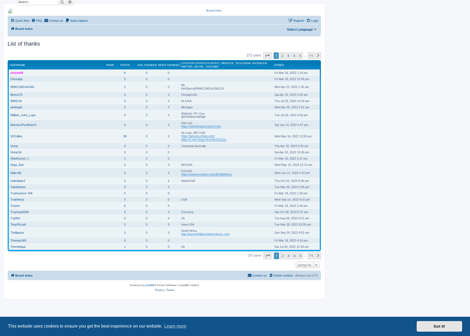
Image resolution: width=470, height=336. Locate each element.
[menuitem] (36, 20)
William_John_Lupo (23, 115)
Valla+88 (15, 173)
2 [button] (282, 55)
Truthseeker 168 (21, 193)
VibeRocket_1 (19, 158)
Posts (125, 65)
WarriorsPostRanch (23, 124)
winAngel (16, 107)
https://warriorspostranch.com (201, 126)
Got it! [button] (439, 326)
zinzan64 (16, 72)
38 (124, 136)
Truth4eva (17, 199)
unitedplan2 (17, 180)
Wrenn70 (16, 94)
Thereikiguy (18, 246)
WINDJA (16, 101)
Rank (110, 65)
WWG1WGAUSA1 (22, 86)
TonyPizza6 (18, 224)
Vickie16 (15, 152)
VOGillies (16, 136)
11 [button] (311, 55)
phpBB (150, 285)
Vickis (14, 146)
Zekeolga (16, 79)
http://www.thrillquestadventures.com (205, 234)
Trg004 (15, 218)
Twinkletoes (18, 187)
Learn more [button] (175, 326)
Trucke (15, 205)
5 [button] (300, 55)
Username (17, 65)
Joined (279, 65)
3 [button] (288, 55)
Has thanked (147, 65)
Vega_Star (17, 164)
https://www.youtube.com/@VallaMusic (206, 174)
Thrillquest (17, 232)
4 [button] (294, 55)
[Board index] (212, 11)
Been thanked (169, 65)
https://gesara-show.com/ (198, 136)
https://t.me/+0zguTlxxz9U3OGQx (204, 139)
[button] (267, 55)
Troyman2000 (19, 212)
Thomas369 (18, 240)
